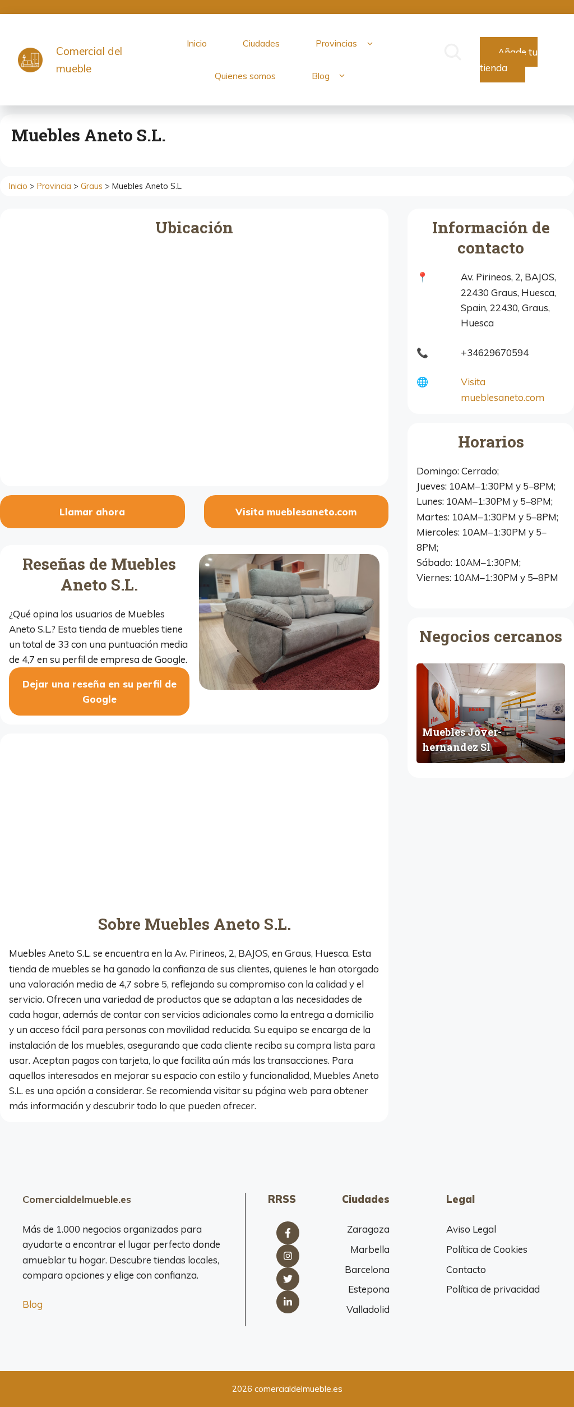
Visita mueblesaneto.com (296, 512)
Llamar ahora (92, 512)
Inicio (197, 43)
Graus (92, 186)
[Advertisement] (194, 826)
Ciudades (261, 43)
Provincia (54, 186)
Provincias (336, 43)
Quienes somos (245, 75)
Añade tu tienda (509, 59)
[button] (370, 43)
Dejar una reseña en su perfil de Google (99, 691)
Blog (321, 75)
